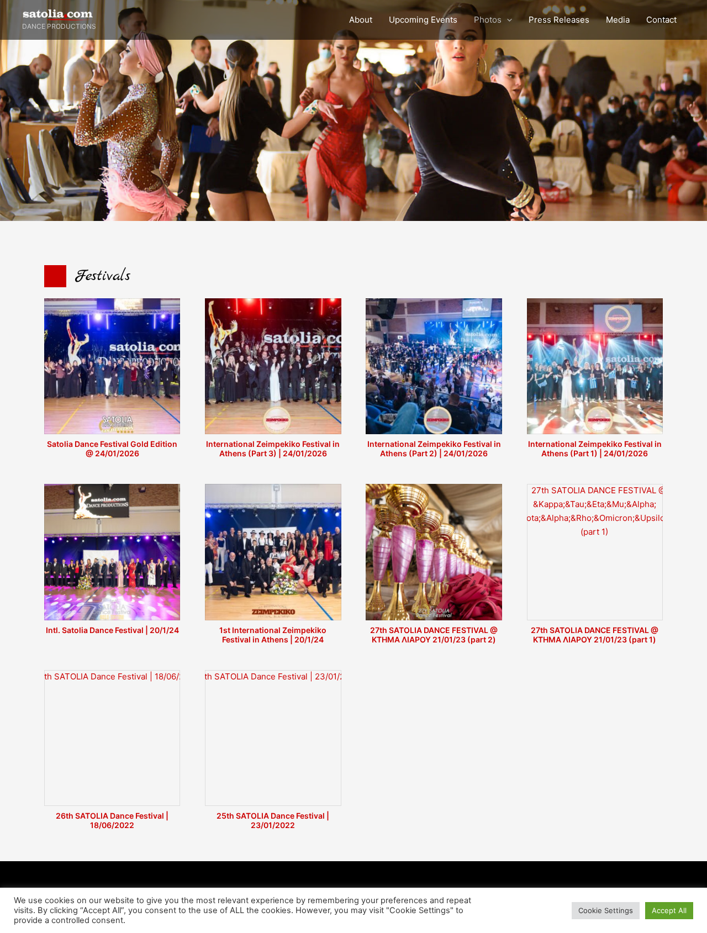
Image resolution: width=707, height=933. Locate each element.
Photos (488, 19)
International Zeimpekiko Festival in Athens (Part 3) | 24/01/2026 (273, 448)
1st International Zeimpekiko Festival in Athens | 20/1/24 (272, 634)
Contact (661, 19)
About (360, 19)
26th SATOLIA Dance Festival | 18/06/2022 (112, 820)
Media (618, 19)
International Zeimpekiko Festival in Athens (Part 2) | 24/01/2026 (434, 448)
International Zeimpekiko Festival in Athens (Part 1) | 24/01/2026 (595, 448)
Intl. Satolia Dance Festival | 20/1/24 (112, 630)
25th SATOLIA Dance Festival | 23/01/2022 (273, 820)
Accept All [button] (669, 910)
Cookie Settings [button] (605, 910)
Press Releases (559, 19)
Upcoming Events (423, 19)
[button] (507, 20)
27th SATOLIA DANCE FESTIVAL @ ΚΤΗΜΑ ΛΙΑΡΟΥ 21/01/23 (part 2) (434, 634)
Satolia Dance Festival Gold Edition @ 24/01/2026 (112, 448)
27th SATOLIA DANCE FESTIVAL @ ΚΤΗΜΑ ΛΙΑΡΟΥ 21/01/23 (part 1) (594, 634)
